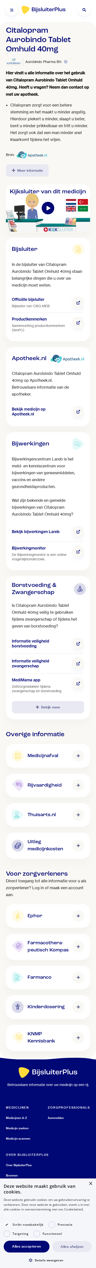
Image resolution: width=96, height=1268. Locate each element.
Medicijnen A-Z (16, 1118)
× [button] (90, 1184)
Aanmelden (56, 1118)
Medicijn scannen (18, 1138)
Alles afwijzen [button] (72, 1246)
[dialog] (48, 1223)
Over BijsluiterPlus (19, 1165)
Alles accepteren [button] (26, 1246)
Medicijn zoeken (17, 1128)
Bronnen (12, 1175)
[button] (48, 1260)
